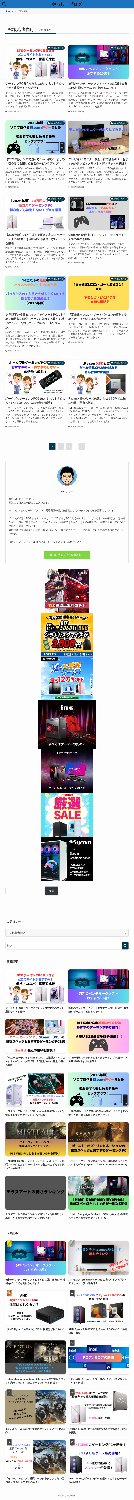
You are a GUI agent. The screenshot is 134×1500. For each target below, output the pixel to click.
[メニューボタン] (130, 4)
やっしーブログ (67, 4)
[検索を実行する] (125, 946)
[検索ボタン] (4, 4)
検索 (51, 891)
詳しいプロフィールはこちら (67, 554)
